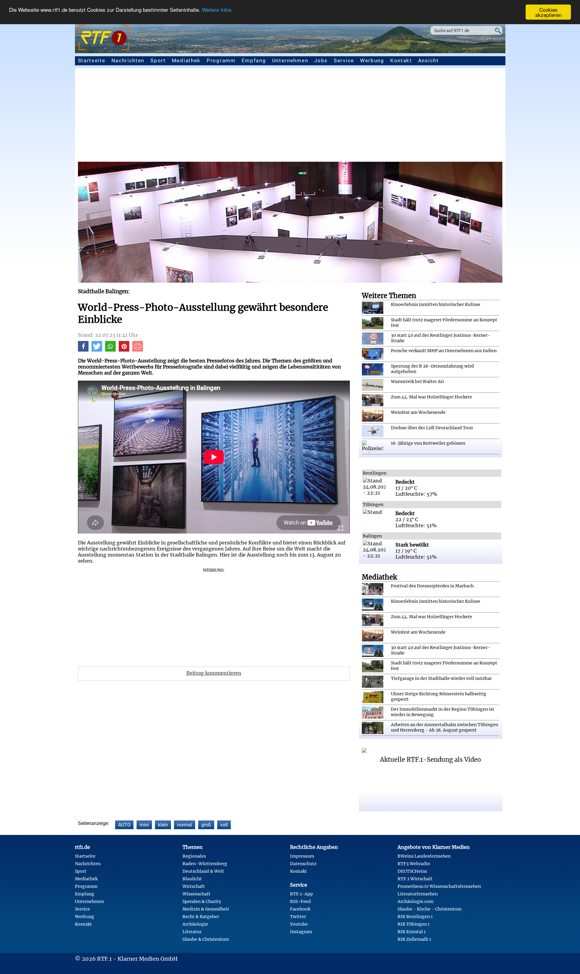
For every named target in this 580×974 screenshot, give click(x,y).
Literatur (191, 931)
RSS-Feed (300, 901)
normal (184, 825)
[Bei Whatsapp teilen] (110, 350)
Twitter (298, 916)
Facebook (300, 909)
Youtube (299, 924)
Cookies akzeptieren (548, 12)
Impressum (302, 856)
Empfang (254, 60)
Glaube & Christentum (205, 939)
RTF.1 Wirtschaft (415, 878)
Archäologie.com (415, 901)
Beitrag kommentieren (213, 673)
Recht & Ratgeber (200, 916)
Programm (221, 60)
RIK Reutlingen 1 (415, 916)
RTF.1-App (301, 894)
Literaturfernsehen (418, 894)
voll (224, 825)
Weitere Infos (217, 10)
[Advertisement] (290, 116)
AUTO (124, 825)
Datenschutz (303, 863)
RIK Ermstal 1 (412, 931)
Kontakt (401, 60)
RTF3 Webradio (414, 863)
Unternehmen (290, 60)
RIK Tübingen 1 (414, 924)
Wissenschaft (196, 894)
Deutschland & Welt (203, 871)
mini (144, 825)
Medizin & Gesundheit (205, 909)
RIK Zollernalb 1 (414, 939)
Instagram (301, 931)
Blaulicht (192, 878)
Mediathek (186, 60)
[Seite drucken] (137, 350)
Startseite (91, 60)
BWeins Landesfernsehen (424, 856)
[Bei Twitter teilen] (97, 350)
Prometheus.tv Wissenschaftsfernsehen (439, 886)
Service (344, 60)
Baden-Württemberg (204, 863)
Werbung (372, 60)
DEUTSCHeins (412, 871)
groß (206, 825)
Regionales (194, 856)
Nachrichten (128, 60)
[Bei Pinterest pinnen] (124, 350)
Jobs (321, 60)
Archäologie (195, 924)
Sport (158, 60)
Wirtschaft (193, 886)
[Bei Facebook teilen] (83, 350)
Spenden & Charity (201, 901)
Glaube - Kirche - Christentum (430, 909)
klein (163, 825)
